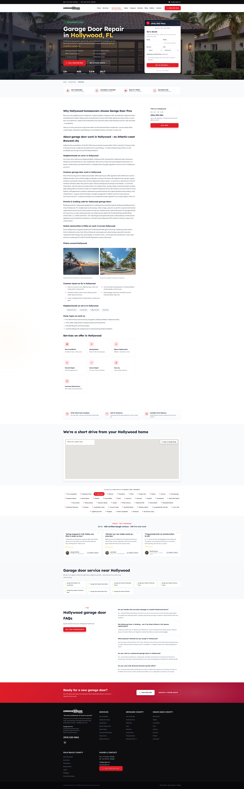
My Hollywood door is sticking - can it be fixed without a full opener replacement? (143, 625)
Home (99, 8)
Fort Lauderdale (72, 494)
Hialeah (96, 498)
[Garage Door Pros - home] (71, 8)
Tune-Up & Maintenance (105, 732)
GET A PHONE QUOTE (97, 63)
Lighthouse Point (97, 511)
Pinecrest (139, 498)
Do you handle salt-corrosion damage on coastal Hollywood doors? (143, 609)
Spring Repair (103, 723)
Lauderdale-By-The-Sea (160, 507)
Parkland (135, 511)
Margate (109, 511)
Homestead (160, 498)
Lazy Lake (176, 507)
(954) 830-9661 (71, 737)
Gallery (151, 8)
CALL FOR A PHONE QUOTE (74, 629)
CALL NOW (164, 125)
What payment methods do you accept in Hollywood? (138, 639)
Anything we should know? (157, 54)
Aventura (128, 498)
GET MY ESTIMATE (161, 65)
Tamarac (86, 507)
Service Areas (116, 8)
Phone (165, 39)
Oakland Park (140, 503)
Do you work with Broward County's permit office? (137, 666)
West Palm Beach (174, 498)
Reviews (140, 8)
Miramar (110, 494)
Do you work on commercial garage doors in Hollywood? (139, 653)
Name (148, 39)
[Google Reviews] (65, 742)
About (126, 8)
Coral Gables (108, 498)
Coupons (133, 8)
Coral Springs (175, 494)
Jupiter (115, 503)
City (164, 47)
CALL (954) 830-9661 (75, 63)
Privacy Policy (163, 785)
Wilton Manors (126, 503)
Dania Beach (153, 503)
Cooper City (142, 494)
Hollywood (100, 494)
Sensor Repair (103, 729)
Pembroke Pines (86, 494)
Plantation (122, 494)
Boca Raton (76, 503)
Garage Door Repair (104, 720)
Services (105, 8)
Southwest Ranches (72, 507)
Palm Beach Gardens (68, 776)
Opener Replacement (105, 726)
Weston (153, 494)
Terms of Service (172, 785)
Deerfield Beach (128, 507)
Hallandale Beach (168, 503)
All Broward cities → (131, 739)
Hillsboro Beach (143, 507)
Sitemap (179, 785)
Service (149, 47)
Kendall (149, 498)
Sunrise (163, 494)
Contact (158, 8)
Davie (132, 494)
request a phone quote (168, 692)
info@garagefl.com (176, 2)
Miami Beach (85, 498)
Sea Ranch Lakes (149, 511)
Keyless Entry (103, 736)
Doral (119, 498)
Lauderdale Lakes (99, 507)
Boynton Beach (102, 503)
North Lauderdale (122, 511)
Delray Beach (89, 503)
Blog (146, 8)
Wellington (66, 773)
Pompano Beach (71, 498)
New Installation (103, 716)
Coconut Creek (114, 507)
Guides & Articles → (104, 739)
